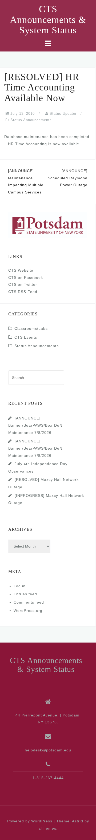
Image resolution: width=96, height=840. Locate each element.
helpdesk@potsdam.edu (48, 750)
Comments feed (29, 602)
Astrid (77, 821)
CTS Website (20, 270)
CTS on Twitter (22, 284)
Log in (20, 586)
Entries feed (25, 594)
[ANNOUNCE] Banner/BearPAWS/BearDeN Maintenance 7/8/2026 (35, 425)
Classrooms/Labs (31, 328)
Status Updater (63, 114)
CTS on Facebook (25, 277)
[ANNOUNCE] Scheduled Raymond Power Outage (67, 178)
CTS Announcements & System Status (48, 19)
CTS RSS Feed (22, 292)
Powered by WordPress (29, 821)
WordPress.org (28, 610)
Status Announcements (31, 120)
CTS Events (25, 337)
